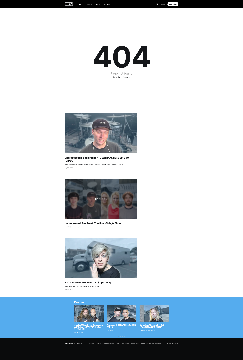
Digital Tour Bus (69, 343)
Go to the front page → (121, 77)
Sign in (163, 4)
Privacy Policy (135, 343)
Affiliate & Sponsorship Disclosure (151, 343)
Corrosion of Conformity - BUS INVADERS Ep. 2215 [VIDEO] (152, 326)
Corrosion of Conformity (147, 330)
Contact (98, 343)
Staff (117, 343)
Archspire (110, 330)
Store (98, 4)
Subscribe (173, 4)
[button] (119, 336)
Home (81, 4)
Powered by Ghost (172, 343)
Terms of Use (125, 343)
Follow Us (106, 4)
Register (91, 343)
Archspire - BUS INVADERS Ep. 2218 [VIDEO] (121, 326)
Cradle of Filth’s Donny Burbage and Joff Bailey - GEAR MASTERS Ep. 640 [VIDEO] (88, 327)
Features (89, 4)
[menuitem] (81, 4)
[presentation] (164, 302)
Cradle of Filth (78, 332)
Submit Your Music (108, 343)
